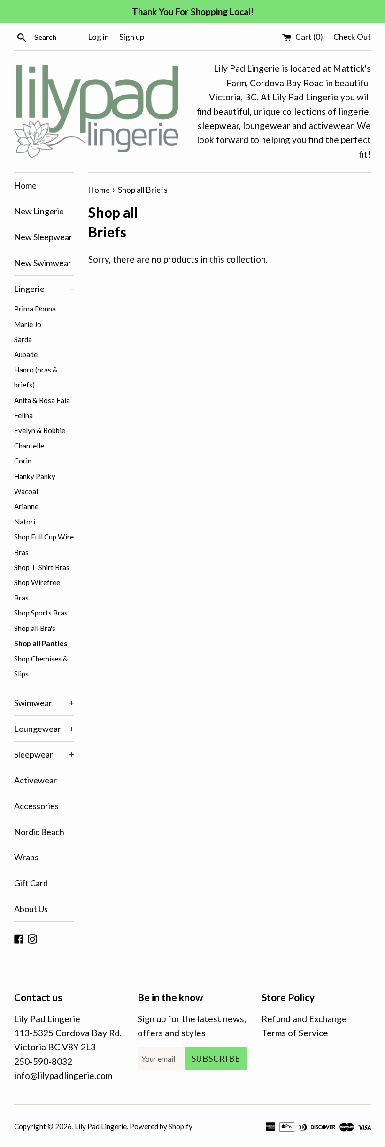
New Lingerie (39, 211)
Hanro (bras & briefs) (36, 377)
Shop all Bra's (34, 628)
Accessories (36, 806)
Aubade (26, 354)
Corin (22, 460)
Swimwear (44, 703)
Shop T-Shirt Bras (41, 567)
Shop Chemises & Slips (41, 666)
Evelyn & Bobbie (39, 430)
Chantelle (29, 445)
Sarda (23, 339)
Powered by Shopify (161, 1126)
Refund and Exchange (304, 1018)
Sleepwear (44, 754)
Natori (24, 521)
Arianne (26, 506)
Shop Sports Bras (41, 612)
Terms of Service (295, 1032)
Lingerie (43, 288)
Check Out (352, 37)
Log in (98, 37)
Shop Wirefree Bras (37, 589)
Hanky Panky (34, 476)
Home (25, 185)
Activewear (35, 780)
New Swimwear (42, 263)
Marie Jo (27, 324)
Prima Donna (35, 308)
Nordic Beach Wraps (39, 844)
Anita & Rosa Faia (42, 400)
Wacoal (26, 491)
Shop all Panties (40, 643)
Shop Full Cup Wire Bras (44, 544)
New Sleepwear (43, 237)
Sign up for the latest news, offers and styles (192, 1025)
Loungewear (44, 728)
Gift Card (31, 883)
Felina (23, 415)
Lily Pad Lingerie (101, 1126)
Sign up (131, 37)
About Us (31, 909)
